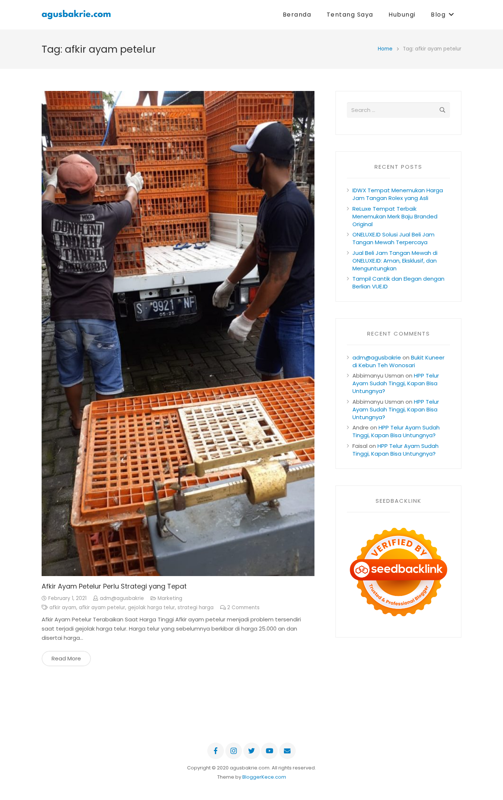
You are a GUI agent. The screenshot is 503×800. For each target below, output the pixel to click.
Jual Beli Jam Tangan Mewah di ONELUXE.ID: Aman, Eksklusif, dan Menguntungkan (394, 260)
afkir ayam (62, 607)
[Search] (442, 110)
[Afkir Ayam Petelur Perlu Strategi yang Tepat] (178, 333)
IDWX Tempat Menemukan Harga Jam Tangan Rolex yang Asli (397, 194)
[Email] (287, 751)
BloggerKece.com (264, 776)
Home (385, 48)
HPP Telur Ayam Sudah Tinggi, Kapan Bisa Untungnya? (395, 383)
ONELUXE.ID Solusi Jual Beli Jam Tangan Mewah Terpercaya (393, 238)
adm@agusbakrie (122, 598)
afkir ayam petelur (102, 607)
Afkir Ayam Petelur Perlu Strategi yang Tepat (114, 586)
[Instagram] (233, 751)
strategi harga (195, 607)
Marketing (170, 598)
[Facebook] (215, 751)
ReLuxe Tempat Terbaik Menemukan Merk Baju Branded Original (394, 216)
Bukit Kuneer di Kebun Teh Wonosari (398, 361)
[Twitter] (251, 751)
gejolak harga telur (151, 607)
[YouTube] (269, 751)
